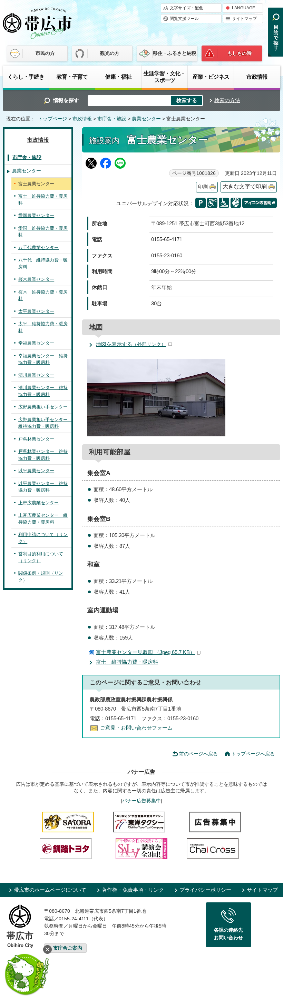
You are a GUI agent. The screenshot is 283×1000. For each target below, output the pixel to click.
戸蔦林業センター (36, 439)
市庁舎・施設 (111, 118)
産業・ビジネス (211, 76)
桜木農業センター (36, 279)
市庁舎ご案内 (67, 948)
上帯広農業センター (38, 502)
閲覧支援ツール (184, 18)
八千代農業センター (38, 247)
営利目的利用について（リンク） (40, 557)
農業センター (146, 118)
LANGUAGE (243, 8)
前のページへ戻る (198, 753)
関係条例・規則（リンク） (40, 577)
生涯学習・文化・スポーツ (164, 76)
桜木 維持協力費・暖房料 (43, 295)
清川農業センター (36, 375)
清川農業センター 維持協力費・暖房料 (43, 391)
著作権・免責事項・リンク (133, 890)
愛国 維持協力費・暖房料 (43, 232)
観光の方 (109, 53)
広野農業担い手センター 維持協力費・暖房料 (44, 423)
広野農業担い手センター (43, 406)
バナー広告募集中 (141, 800)
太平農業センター (36, 311)
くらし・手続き (26, 76)
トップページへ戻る (253, 753)
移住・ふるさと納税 (174, 53)
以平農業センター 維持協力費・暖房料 (43, 487)
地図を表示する (131, 344)
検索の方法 (227, 100)
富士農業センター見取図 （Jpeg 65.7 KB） (145, 652)
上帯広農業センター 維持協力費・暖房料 (43, 519)
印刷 (203, 186)
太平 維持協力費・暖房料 (43, 327)
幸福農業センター (36, 343)
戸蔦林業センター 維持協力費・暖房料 (43, 455)
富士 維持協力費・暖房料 (127, 662)
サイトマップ (244, 18)
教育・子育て (72, 76)
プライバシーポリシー (205, 890)
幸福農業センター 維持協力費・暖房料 (43, 359)
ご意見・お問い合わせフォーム (136, 728)
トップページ (52, 118)
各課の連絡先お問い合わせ (228, 933)
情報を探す (66, 100)
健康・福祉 (118, 76)
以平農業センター (36, 470)
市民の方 (45, 53)
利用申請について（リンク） (43, 538)
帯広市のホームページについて (50, 890)
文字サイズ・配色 (186, 8)
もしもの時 (239, 53)
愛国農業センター (36, 215)
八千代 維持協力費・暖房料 (43, 263)
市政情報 (256, 76)
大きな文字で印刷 (245, 186)
